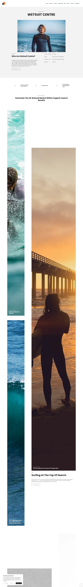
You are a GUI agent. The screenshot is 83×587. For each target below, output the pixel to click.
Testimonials (60, 3)
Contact (72, 3)
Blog (65, 3)
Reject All (12, 583)
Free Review (77, 3)
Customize (6, 583)
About (68, 3)
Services (50, 3)
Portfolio (55, 3)
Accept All (19, 583)
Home (47, 3)
